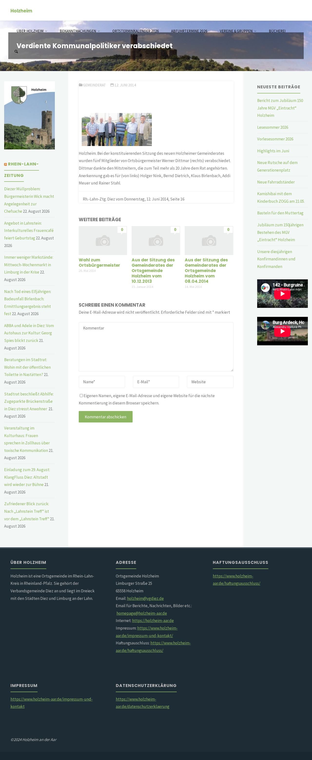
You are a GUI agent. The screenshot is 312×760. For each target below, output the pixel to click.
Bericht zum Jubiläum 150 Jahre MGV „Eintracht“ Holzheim (280, 108)
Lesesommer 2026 (272, 127)
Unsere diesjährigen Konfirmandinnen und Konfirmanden (276, 259)
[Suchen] (16, 51)
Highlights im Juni (273, 151)
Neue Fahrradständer (276, 182)
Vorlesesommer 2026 (275, 139)
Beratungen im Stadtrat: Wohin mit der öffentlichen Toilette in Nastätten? (27, 367)
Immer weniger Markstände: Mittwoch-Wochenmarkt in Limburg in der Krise (28, 265)
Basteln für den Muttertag (280, 213)
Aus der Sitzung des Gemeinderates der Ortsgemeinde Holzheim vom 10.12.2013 (153, 270)
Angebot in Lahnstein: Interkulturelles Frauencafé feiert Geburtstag (29, 230)
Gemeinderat (94, 85)
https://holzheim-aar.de (153, 620)
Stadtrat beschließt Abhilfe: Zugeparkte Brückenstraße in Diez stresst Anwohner (29, 401)
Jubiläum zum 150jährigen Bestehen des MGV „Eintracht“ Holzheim (280, 232)
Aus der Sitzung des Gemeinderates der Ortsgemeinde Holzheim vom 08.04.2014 (206, 270)
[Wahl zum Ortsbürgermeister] (103, 240)
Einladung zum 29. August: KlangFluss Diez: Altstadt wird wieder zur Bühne (27, 477)
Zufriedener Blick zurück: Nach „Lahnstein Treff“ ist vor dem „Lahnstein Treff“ (26, 511)
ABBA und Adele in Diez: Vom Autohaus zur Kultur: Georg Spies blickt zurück (29, 333)
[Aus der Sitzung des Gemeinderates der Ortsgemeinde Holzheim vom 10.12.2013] (156, 240)
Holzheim (21, 10)
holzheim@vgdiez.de (145, 598)
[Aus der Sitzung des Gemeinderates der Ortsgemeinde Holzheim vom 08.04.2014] (209, 240)
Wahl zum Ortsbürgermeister (99, 262)
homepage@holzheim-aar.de (142, 613)
